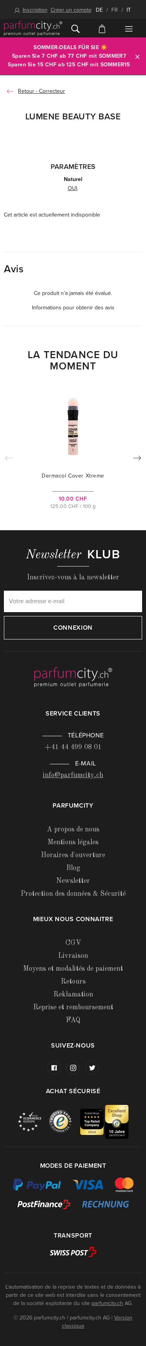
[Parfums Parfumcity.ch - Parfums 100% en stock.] (33, 28)
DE (99, 10)
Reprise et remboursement (73, 1007)
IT (129, 10)
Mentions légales (73, 842)
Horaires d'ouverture (73, 855)
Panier (102, 28)
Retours (73, 981)
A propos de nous (73, 829)
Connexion (73, 628)
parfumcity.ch (107, 1303)
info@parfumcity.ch (73, 775)
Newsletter (73, 880)
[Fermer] (137, 56)
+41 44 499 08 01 (73, 747)
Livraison (73, 955)
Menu (129, 29)
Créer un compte (71, 10)
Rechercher (75, 28)
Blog (73, 868)
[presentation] (137, 459)
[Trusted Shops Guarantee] (64, 1121)
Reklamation (73, 994)
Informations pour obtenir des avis (73, 307)
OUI (72, 188)
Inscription (35, 10)
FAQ (73, 1020)
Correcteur (52, 91)
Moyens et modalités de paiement (73, 968)
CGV (73, 942)
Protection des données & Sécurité (73, 893)
